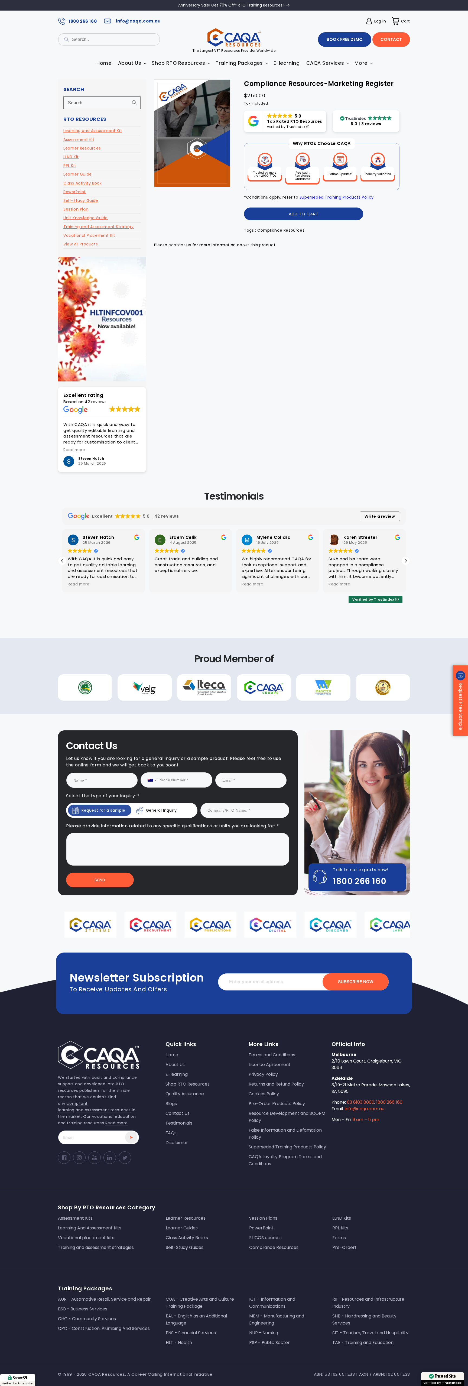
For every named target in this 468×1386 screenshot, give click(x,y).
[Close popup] (336, 637)
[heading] (179, 670)
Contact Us (179, 742)
